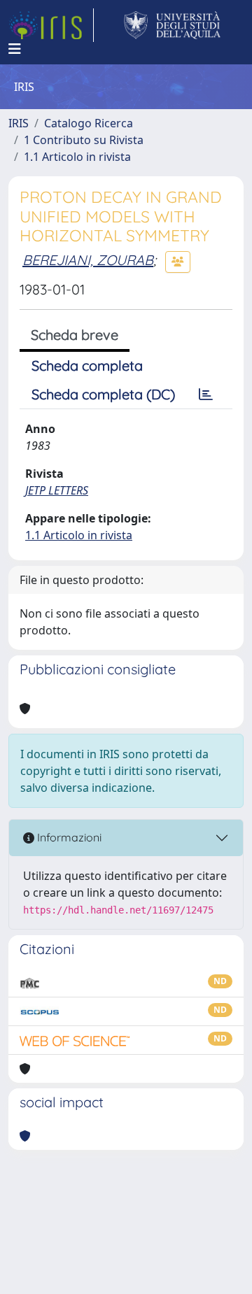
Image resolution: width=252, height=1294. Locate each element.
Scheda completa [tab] (87, 365)
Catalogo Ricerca (88, 123)
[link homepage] (51, 25)
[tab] (206, 394)
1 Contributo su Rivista (84, 140)
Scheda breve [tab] (74, 334)
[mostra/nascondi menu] (14, 49)
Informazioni (68, 837)
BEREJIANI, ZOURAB (87, 260)
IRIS (18, 123)
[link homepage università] (172, 25)
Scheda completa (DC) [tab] (103, 394)
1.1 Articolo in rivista (77, 156)
